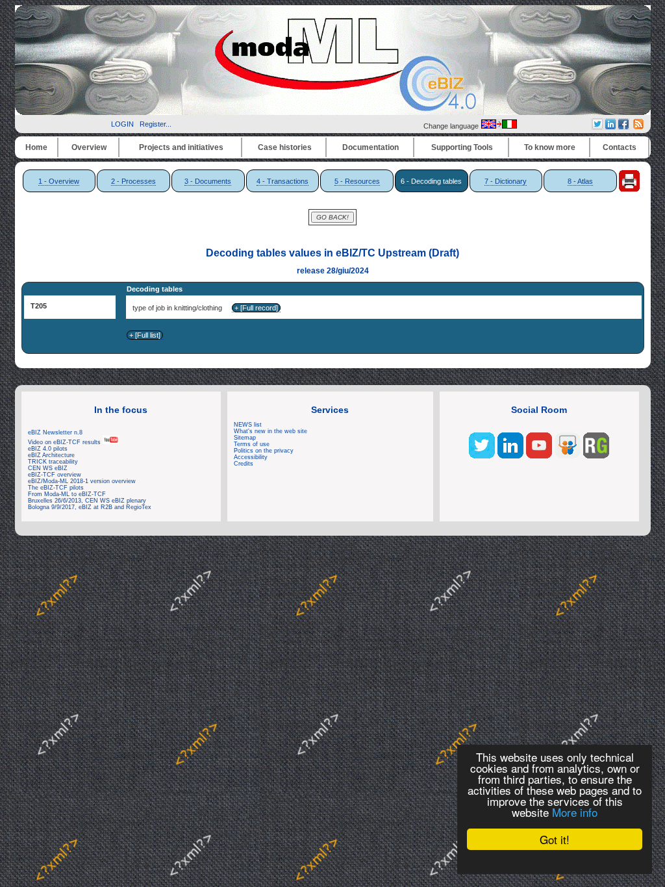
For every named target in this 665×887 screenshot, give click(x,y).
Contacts (619, 147)
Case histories (285, 147)
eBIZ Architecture (51, 455)
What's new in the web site (270, 431)
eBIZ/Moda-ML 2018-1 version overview (82, 481)
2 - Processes (133, 181)
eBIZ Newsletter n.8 (55, 432)
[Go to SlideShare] (568, 456)
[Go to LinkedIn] (510, 456)
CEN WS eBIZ (48, 468)
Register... (155, 124)
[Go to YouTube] (539, 456)
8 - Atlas (580, 181)
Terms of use (252, 444)
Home (36, 147)
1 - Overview (58, 181)
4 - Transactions (282, 181)
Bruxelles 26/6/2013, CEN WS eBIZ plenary (87, 500)
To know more (549, 147)
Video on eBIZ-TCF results (65, 442)
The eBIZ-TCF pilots (56, 487)
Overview (89, 147)
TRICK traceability (53, 461)
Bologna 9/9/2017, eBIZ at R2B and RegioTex (89, 507)
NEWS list (248, 424)
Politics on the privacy (264, 450)
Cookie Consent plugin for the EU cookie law (554, 862)
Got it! (555, 839)
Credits (243, 463)
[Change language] (499, 126)
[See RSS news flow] (638, 127)
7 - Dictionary (505, 181)
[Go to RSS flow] (482, 456)
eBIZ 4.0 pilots (48, 448)
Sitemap (245, 437)
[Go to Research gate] (596, 456)
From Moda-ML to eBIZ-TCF (67, 494)
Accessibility (251, 457)
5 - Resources (357, 181)
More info (574, 812)
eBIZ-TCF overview (54, 474)
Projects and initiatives (181, 147)
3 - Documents (207, 181)
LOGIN (122, 124)
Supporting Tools (462, 147)
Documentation (370, 147)
